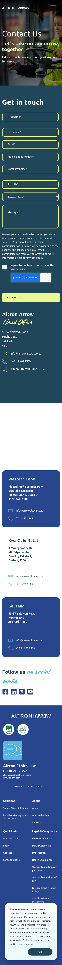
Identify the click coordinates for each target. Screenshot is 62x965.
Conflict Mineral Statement (41, 900)
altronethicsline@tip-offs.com (17, 775)
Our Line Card (10, 838)
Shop (6, 845)
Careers (36, 822)
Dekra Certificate (41, 845)
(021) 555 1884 (24, 518)
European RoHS (11, 859)
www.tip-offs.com (11, 778)
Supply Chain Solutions (15, 808)
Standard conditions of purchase (44, 869)
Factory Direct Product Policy (44, 890)
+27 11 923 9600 (20, 360)
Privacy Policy (35, 257)
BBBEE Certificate (42, 838)
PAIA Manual (39, 852)
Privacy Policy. (41, 944)
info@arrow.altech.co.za (25, 353)
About (35, 808)
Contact (7, 852)
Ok (40, 951)
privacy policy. (18, 269)
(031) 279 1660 (24, 584)
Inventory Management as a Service (16, 817)
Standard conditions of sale (44, 879)
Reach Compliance (42, 859)
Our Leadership (40, 815)
